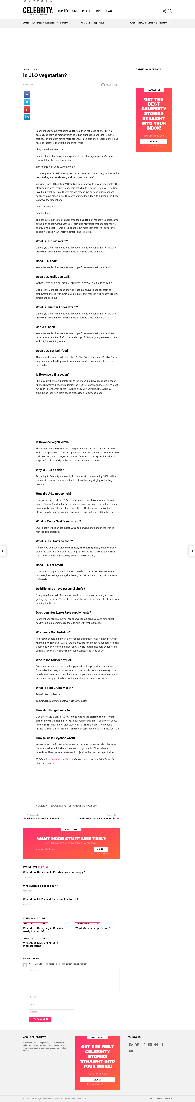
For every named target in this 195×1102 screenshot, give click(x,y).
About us (168, 1099)
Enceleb (159, 1099)
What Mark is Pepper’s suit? (93, 23)
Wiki (98, 11)
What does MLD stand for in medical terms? (150, 23)
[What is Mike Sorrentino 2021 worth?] (192, 551)
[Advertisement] (97, 46)
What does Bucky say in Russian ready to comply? (45, 23)
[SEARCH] (170, 11)
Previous (24, 23)
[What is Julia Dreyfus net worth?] (3, 551)
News (108, 11)
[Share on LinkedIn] (27, 117)
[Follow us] (164, 11)
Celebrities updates (61, 759)
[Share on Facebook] (27, 94)
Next (170, 23)
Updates (86, 11)
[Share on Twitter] (27, 102)
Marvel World (30, 924)
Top (63, 11)
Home (74, 11)
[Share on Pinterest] (27, 109)
